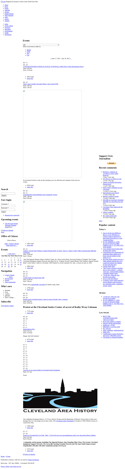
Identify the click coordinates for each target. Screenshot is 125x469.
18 (20, 262)
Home (3, 456)
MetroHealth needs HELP (111, 193)
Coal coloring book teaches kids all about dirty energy (113, 249)
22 (11, 264)
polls (6, 17)
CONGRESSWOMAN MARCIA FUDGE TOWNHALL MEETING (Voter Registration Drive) (53, 66)
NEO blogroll (9, 15)
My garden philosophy (110, 216)
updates (7, 21)
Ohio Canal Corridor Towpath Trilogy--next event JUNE (40, 84)
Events (8, 456)
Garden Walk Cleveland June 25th (33, 278)
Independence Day (29, 329)
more (2, 232)
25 (20, 264)
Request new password (12, 215)
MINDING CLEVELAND (111, 327)
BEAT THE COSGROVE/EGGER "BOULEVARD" (110, 318)
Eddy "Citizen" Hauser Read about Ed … (12, 244)
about (6, 5)
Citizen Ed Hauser (33, 460)
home (6, 24)
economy (7, 27)
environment (8, 31)
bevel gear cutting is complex (112, 321)
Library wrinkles (108, 212)
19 (2, 264)
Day (28, 53)
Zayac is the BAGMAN (110, 279)
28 (8, 266)
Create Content (9, 275)
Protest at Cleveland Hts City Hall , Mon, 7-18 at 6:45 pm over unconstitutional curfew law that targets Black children (59, 435)
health (6, 33)
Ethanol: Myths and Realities (112, 323)
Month (29, 50)
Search (7, 280)
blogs (6, 7)
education (8, 29)
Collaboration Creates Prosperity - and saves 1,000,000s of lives (113, 334)
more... (11, 277)
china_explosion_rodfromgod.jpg (113, 330)
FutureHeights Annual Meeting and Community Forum (40, 195)
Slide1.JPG (106, 332)
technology (8, 34)
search (7, 19)
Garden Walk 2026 (109, 266)
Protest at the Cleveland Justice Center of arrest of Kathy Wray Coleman (45, 299)
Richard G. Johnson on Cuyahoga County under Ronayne (110, 173)
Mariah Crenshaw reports (111, 196)
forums (7, 12)
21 (8, 264)
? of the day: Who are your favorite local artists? (111, 276)
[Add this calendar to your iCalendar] (7, 230)
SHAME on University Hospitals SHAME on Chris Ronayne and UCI (113, 201)
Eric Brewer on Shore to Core (112, 179)
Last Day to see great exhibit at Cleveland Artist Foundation (41, 370)
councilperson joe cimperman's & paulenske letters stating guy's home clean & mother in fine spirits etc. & (113, 255)
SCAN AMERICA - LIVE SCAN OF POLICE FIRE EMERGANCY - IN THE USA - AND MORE (113, 244)
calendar (7, 10)
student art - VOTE (109, 325)
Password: (5, 208)
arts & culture (9, 26)
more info (30, 78)
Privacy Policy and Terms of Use (11, 466)
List (28, 55)
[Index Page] (3, 1)
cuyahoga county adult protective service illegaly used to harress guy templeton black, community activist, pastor (113, 283)
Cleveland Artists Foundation (65, 421)
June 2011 (12, 254)
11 (20, 260)
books (6, 8)
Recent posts (9, 278)
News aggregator (10, 282)
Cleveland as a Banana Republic (113, 337)
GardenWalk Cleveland (38, 284)
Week (28, 52)
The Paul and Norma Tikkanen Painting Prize (11, 225)
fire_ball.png (107, 328)
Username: (5, 204)
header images (9, 14)
